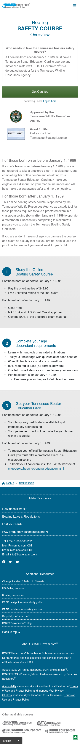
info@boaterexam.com (23, 554)
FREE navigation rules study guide (22, 602)
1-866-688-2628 (23, 541)
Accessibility (9, 686)
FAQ (25, 532)
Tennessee (26, 483)
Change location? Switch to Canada (23, 581)
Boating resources (13, 595)
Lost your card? (12, 524)
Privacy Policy (24, 690)
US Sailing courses (13, 588)
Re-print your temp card (16, 616)
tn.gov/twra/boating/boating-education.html (36, 468)
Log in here (50, 101)
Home (10, 483)
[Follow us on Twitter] (10, 562)
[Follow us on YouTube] (17, 562)
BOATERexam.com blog (17, 623)
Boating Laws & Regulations (21, 516)
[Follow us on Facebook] (3, 562)
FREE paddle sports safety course (22, 609)
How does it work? (14, 509)
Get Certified (40, 91)
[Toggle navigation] (75, 5)
